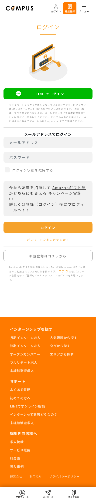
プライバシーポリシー (64, 476)
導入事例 (17, 466)
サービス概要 (20, 450)
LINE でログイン (50, 93)
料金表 (15, 458)
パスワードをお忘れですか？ (48, 240)
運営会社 (16, 476)
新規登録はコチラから (48, 256)
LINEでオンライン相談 (27, 406)
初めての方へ (20, 398)
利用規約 (36, 476)
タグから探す (60, 345)
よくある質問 (20, 389)
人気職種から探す (63, 337)
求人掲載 (17, 442)
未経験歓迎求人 (22, 370)
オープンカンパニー (25, 354)
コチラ (63, 271)
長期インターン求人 (25, 337)
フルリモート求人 (24, 362)
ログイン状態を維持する (32, 170)
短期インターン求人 (25, 345)
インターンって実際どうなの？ (34, 414)
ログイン (48, 227)
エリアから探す (62, 354)
